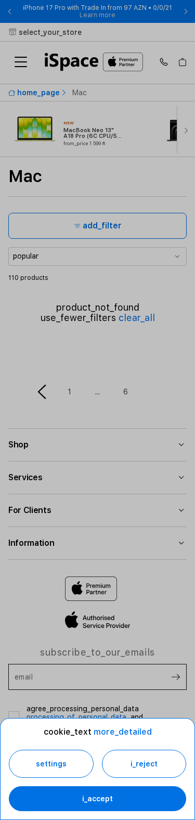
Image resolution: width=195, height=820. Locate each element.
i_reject (144, 764)
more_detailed (123, 732)
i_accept (97, 799)
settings (51, 764)
